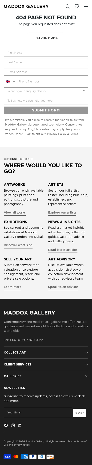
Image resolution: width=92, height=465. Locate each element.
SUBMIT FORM (46, 110)
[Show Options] (84, 91)
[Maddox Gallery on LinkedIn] (20, 426)
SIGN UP (80, 413)
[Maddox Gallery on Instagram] (13, 426)
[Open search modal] (67, 6)
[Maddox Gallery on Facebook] (6, 426)
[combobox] (10, 81)
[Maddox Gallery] (26, 6)
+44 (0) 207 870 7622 (26, 340)
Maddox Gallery (35, 441)
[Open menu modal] (86, 6)
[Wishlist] (76, 6)
